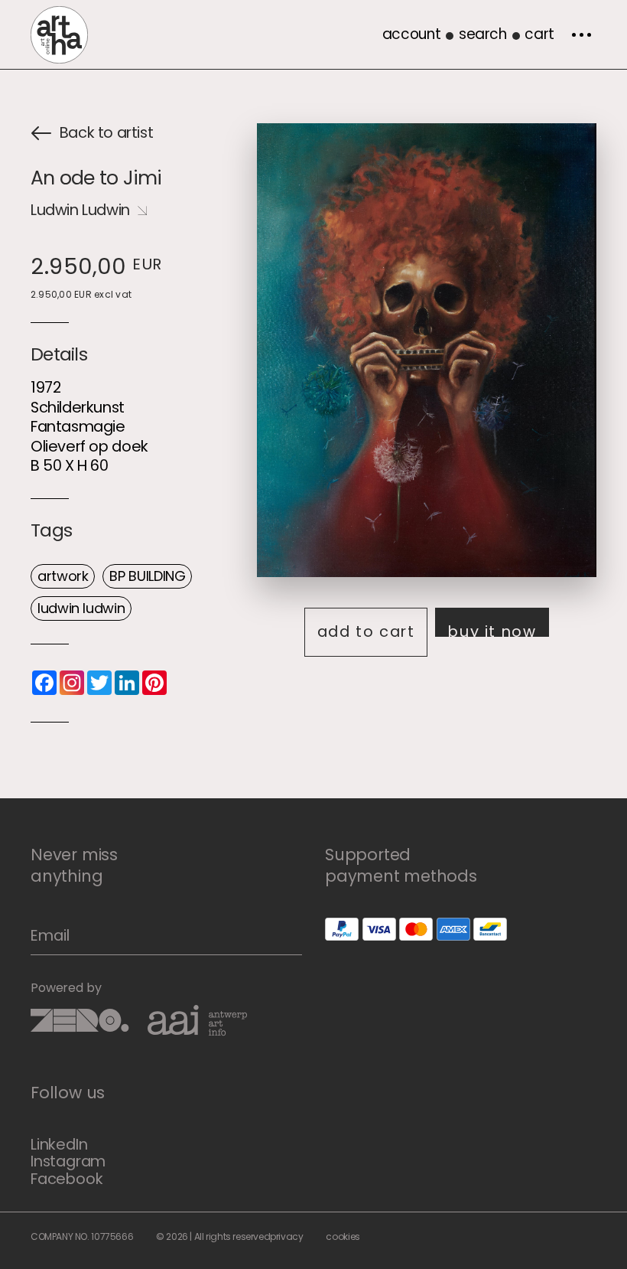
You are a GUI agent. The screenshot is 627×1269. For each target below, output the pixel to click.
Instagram (68, 1161)
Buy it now (492, 629)
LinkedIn (59, 1144)
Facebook (66, 1179)
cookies (342, 1236)
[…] (581, 34)
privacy (286, 1236)
